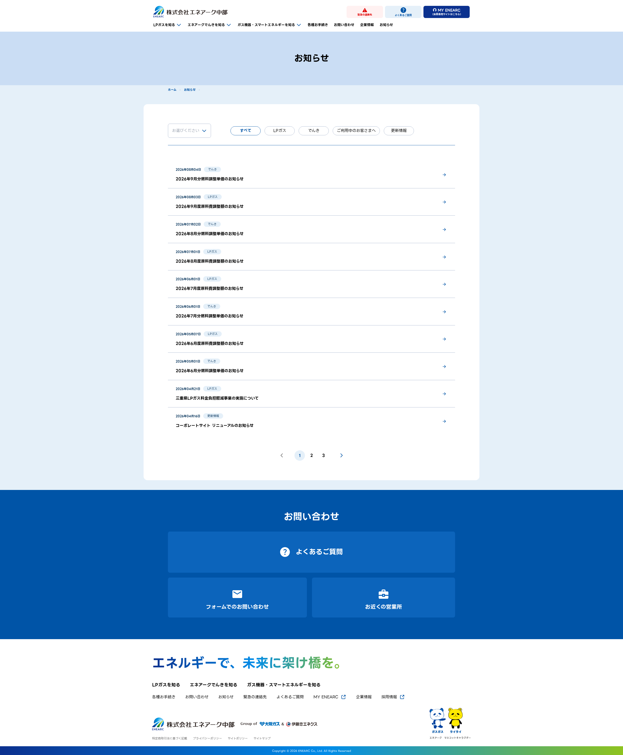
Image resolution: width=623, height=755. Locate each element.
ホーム (172, 90)
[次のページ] (341, 455)
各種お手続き (318, 24)
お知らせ (386, 24)
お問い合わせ (344, 24)
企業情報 (367, 24)
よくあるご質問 (290, 697)
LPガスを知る (164, 25)
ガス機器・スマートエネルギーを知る (266, 25)
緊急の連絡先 (255, 697)
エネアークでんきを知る (206, 25)
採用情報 (389, 697)
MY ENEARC (325, 697)
